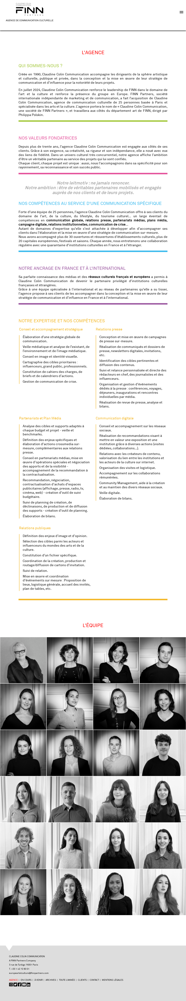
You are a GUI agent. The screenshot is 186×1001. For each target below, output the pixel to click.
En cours (26, 980)
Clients (82, 980)
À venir (39, 980)
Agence (13, 980)
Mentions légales (112, 980)
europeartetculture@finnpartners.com (29, 973)
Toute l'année (67, 980)
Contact (94, 980)
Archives (51, 980)
